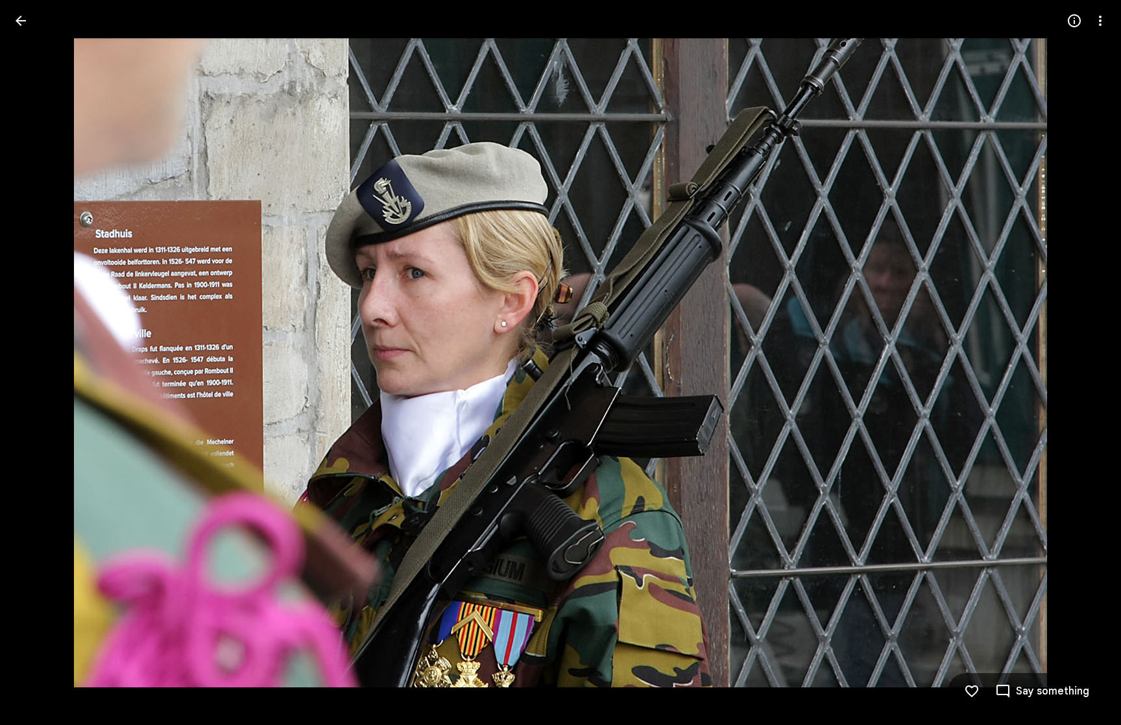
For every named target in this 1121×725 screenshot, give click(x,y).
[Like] (972, 691)
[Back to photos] (20, 20)
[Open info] (1074, 21)
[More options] (1100, 21)
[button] (1085, 363)
